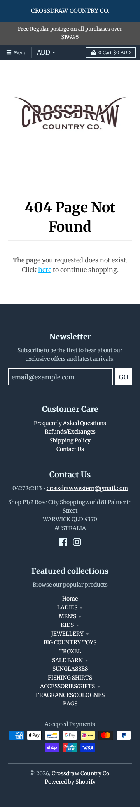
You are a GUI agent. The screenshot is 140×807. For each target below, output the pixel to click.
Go (123, 377)
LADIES (67, 607)
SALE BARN (67, 660)
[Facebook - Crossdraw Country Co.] (63, 542)
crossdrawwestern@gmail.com (87, 488)
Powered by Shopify (70, 781)
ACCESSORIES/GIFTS (67, 686)
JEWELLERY (67, 633)
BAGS (70, 703)
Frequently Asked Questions (70, 423)
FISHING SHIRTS (70, 677)
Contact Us (70, 449)
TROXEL (70, 651)
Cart (114, 52)
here (44, 270)
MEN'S (67, 616)
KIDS (67, 624)
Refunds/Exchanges (70, 431)
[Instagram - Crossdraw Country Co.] (77, 542)
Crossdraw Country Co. (81, 773)
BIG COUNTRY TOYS (70, 642)
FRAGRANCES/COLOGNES (70, 695)
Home (70, 598)
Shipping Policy (70, 440)
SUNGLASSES (70, 668)
